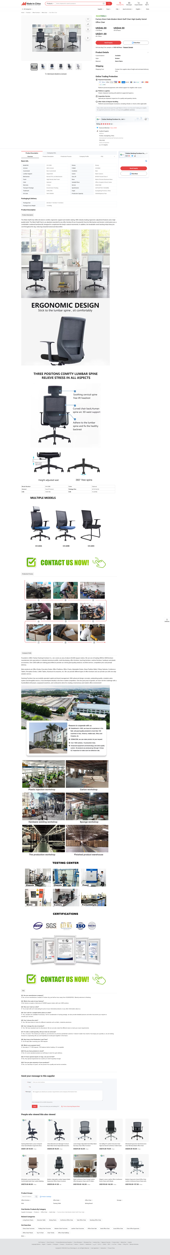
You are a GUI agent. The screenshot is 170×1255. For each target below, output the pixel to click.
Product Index (115, 1242)
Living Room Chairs (28, 1220)
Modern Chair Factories (61, 1228)
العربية (94, 1244)
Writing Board (89, 1203)
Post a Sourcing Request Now (70, 1106)
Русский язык (69, 1244)
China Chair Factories (28, 1228)
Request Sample (128, 47)
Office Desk (56, 1200)
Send (34, 1106)
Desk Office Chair (105, 1228)
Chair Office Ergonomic (133, 1228)
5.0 (127, 156)
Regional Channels (105, 1242)
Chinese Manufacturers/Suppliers (64, 1242)
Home (22, 12)
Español (49, 1244)
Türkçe (119, 1244)
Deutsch (82, 1244)
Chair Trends (50, 1233)
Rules (147, 9)
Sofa (22, 1203)
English (43, 1244)
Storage (119, 1200)
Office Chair (44, 12)
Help (117, 9)
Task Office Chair (53, 12)
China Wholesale (78, 1242)
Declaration (103, 1248)
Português (55, 1244)
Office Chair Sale (92, 1228)
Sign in (147, 4)
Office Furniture (36, 12)
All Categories (27, 9)
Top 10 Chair (40, 1233)
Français (62, 1244)
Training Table (57, 1203)
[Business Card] (146, 161)
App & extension (127, 9)
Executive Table (41, 1220)
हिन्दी (109, 1244)
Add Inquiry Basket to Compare (57, 74)
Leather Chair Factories (77, 1228)
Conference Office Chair (66, 1220)
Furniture (28, 12)
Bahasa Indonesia (134, 1244)
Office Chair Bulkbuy (63, 1233)
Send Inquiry (108, 43)
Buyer (108, 9)
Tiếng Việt (125, 1244)
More (22, 1236)
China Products (50, 1242)
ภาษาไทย (114, 1244)
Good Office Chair (118, 1228)
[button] (111, 156)
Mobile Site (123, 1242)
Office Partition (25, 1200)
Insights (130, 1242)
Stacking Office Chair (95, 1220)
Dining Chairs (52, 1220)
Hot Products (41, 1242)
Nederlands (88, 1244)
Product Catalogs (46, 1196)
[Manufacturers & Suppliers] (31, 3)
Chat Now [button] (137, 43)
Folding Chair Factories (44, 1228)
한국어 (99, 1244)
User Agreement (95, 1248)
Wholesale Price (87, 1242)
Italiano (76, 1244)
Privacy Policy (111, 1248)
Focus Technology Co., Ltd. (73, 1248)
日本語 (104, 1244)
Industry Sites (96, 1242)
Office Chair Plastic (28, 1233)
